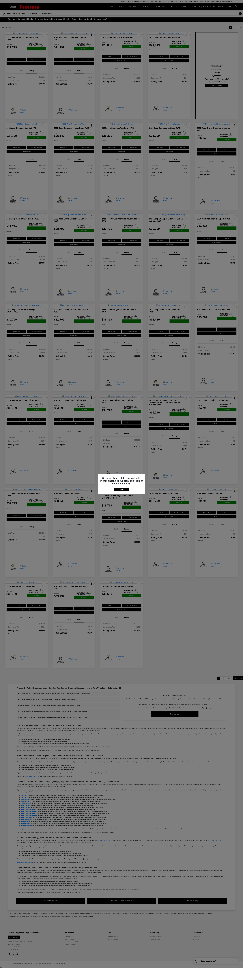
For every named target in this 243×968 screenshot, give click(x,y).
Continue (121, 489)
